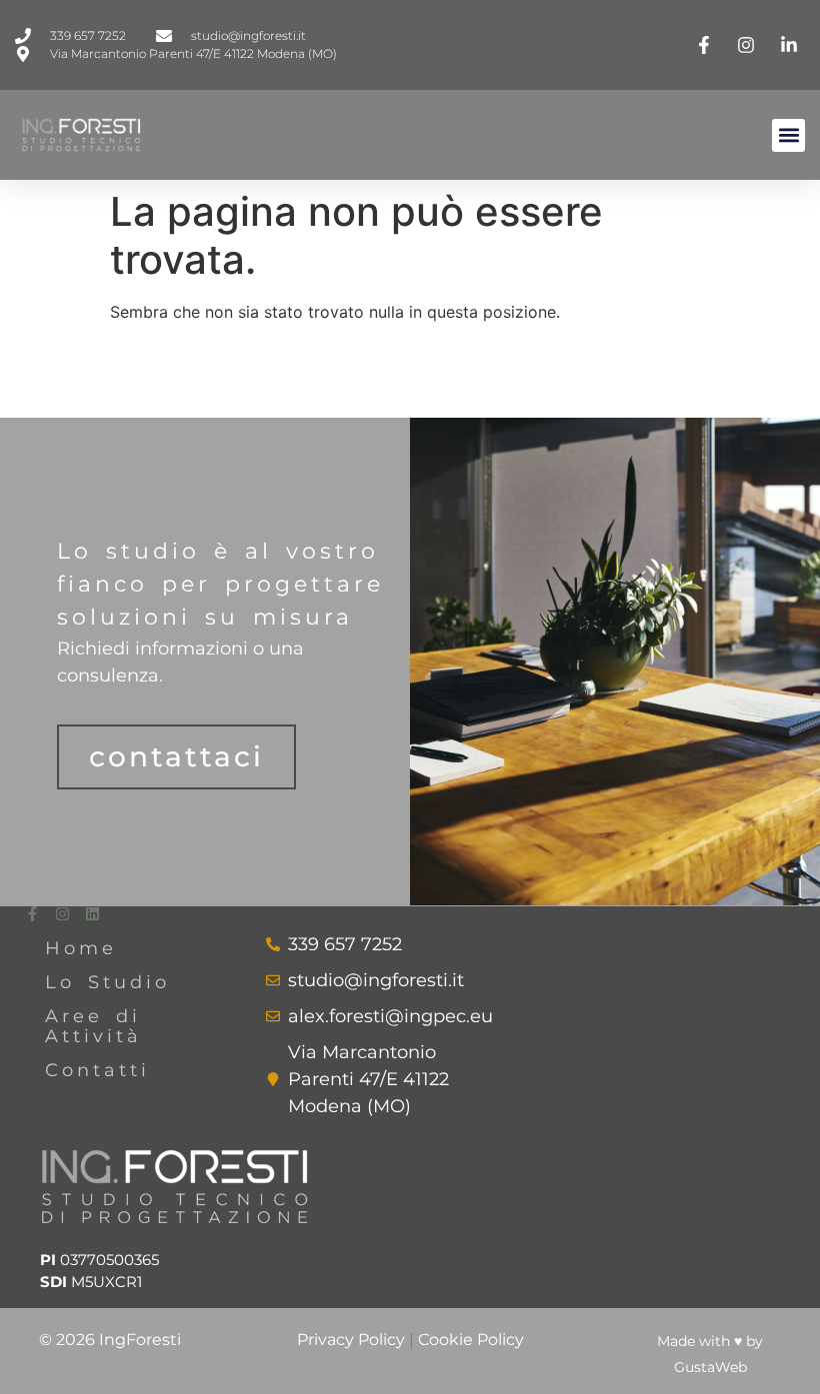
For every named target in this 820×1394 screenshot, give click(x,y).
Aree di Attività (93, 1026)
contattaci (176, 756)
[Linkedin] (92, 913)
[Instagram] (62, 913)
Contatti (97, 1070)
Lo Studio (107, 982)
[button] (788, 135)
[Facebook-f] (32, 913)
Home (81, 948)
